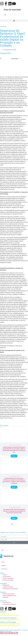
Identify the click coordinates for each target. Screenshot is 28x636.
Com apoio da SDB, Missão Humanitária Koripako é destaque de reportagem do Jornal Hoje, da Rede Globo (14, 511)
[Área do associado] (2, 9)
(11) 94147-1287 (4, 613)
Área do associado (12, 9)
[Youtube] (14, 4)
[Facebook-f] (6, 4)
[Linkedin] (10, 4)
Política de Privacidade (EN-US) (9, 633)
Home (3, 562)
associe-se (8, 556)
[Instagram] (2, 4)
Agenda (3, 565)
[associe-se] (2, 556)
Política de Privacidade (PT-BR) (9, 632)
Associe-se (4, 569)
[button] (14, 21)
